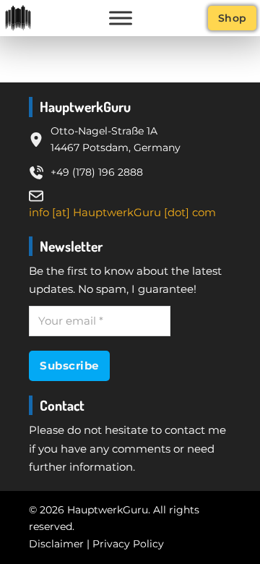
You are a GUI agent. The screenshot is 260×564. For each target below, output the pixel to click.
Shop (232, 18)
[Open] (120, 18)
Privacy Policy (128, 543)
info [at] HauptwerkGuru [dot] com (122, 212)
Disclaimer (56, 543)
